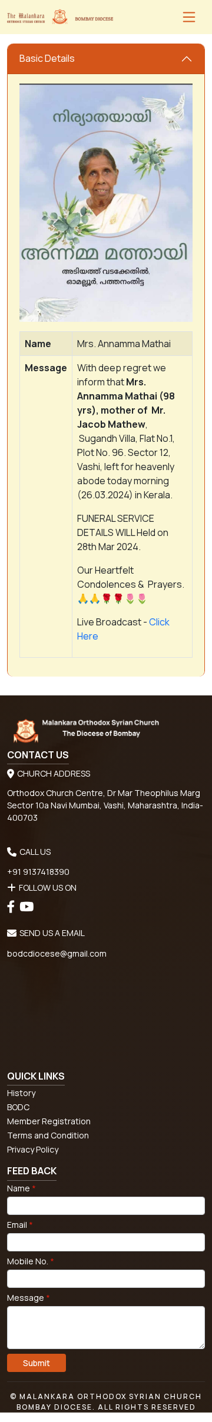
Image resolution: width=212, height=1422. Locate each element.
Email (20, 1224)
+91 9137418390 (38, 871)
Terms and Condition (48, 1135)
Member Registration (49, 1121)
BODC (18, 1107)
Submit (36, 1362)
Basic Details (47, 58)
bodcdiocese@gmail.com (57, 953)
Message (28, 1297)
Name (21, 1188)
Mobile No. (30, 1261)
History (21, 1092)
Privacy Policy (32, 1149)
